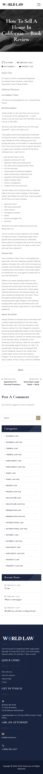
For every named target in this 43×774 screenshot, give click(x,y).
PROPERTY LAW (27, 67)
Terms (7, 588)
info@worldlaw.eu (9, 737)
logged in (15, 405)
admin (10, 63)
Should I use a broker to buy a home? (20, 611)
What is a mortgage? (13, 599)
